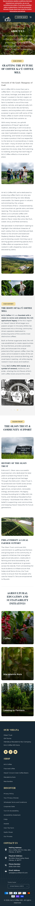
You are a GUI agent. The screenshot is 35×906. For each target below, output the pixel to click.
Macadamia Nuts (12, 674)
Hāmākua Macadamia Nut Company (17, 742)
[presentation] (3, 392)
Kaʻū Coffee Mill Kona (12, 745)
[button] (4, 17)
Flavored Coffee (9, 768)
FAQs (5, 819)
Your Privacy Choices (11, 798)
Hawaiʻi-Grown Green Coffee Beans (16, 773)
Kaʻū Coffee (8, 764)
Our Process (8, 836)
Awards (6, 824)
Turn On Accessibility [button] (11, 811)
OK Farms (7, 738)
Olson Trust (8, 735)
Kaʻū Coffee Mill (16, 900)
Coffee (7, 638)
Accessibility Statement (12, 815)
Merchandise (8, 781)
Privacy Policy (9, 793)
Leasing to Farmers (14, 710)
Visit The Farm (9, 828)
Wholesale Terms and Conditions (15, 802)
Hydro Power (8, 832)
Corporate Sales (9, 806)
